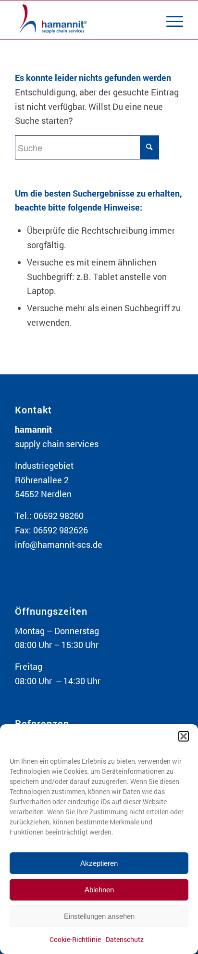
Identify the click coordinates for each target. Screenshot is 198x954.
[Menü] (170, 19)
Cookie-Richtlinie (75, 939)
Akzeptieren (99, 863)
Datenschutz (125, 939)
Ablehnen (99, 890)
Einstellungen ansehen (99, 916)
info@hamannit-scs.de (58, 544)
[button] (183, 736)
